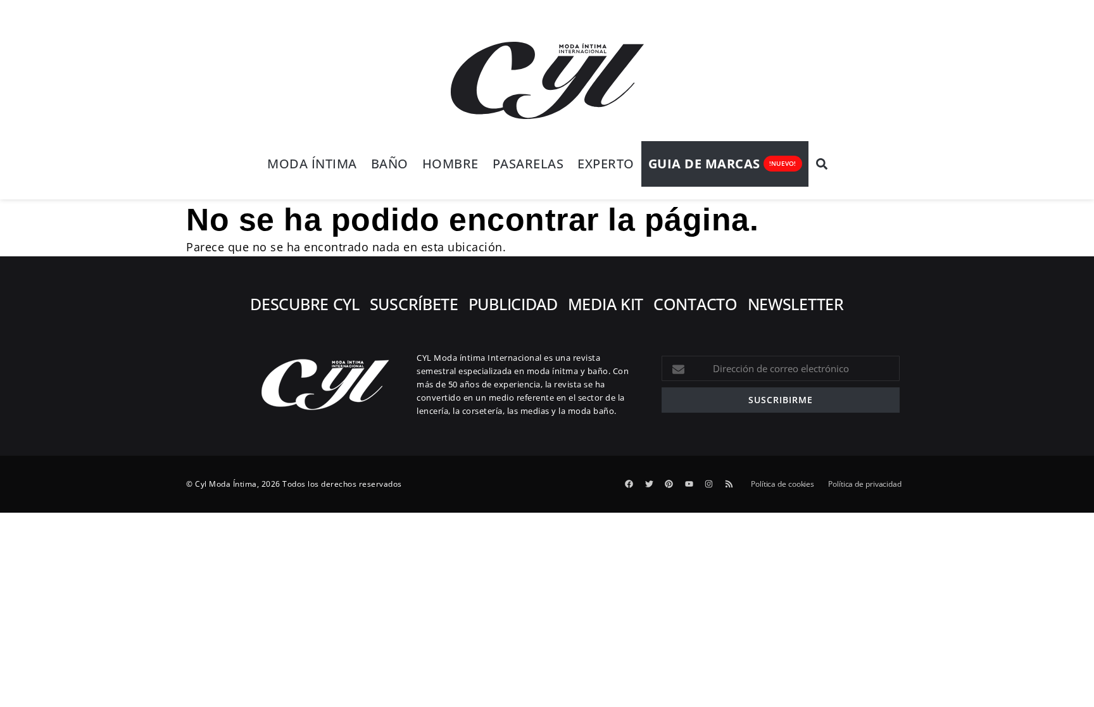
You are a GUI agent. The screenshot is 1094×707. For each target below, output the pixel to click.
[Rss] (728, 484)
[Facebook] (629, 484)
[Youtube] (689, 484)
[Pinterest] (669, 484)
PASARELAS (528, 163)
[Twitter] (649, 484)
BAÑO (389, 163)
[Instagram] (709, 484)
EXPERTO (605, 163)
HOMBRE (450, 163)
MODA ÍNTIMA (312, 163)
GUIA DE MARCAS (704, 163)
